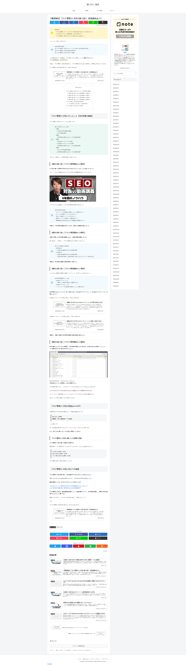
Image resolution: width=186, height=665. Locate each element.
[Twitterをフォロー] (55, 546)
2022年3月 (116, 219)
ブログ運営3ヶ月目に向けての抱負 (75, 105)
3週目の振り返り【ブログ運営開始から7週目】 (79, 97)
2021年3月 (116, 261)
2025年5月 (116, 91)
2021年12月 (116, 229)
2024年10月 (116, 109)
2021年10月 (116, 236)
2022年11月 (116, 190)
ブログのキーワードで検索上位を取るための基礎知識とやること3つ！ (68, 485)
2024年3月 (116, 134)
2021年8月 (116, 243)
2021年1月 (116, 268)
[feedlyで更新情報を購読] (90, 546)
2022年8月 (116, 201)
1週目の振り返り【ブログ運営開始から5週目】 (79, 93)
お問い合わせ (86, 659)
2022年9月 (116, 197)
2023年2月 (116, 180)
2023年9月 (116, 155)
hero (125, 52)
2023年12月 (116, 144)
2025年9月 (116, 88)
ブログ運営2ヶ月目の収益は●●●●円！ (75, 101)
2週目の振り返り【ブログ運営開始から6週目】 (79, 95)
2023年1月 (116, 183)
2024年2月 (116, 137)
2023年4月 (116, 173)
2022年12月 (116, 187)
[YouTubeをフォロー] (78, 546)
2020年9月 (116, 282)
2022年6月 (116, 208)
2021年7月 (116, 247)
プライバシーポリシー (95, 659)
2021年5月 (116, 254)
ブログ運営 (53, 527)
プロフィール (105, 659)
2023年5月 (116, 169)
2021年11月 (116, 233)
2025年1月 (116, 102)
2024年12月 (116, 105)
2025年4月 (116, 95)
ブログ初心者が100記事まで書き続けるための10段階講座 (65, 487)
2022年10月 (116, 194)
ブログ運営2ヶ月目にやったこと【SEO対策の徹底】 (79, 91)
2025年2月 (116, 98)
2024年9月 (116, 112)
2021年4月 (116, 257)
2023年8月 (116, 158)
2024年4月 (116, 130)
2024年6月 (116, 123)
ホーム (79, 659)
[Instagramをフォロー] (67, 546)
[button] (135, 73)
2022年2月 (116, 222)
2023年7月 (116, 162)
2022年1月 (116, 226)
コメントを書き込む (78, 646)
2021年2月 (116, 265)
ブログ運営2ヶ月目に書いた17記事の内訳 (77, 103)
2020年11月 (116, 275)
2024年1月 (116, 141)
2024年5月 (116, 127)
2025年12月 (116, 84)
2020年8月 (116, 286)
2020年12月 (116, 272)
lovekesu (49, 663)
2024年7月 (116, 119)
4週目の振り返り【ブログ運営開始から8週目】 (79, 99)
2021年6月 (116, 250)
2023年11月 (116, 148)
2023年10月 (116, 151)
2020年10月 (116, 279)
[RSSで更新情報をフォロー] (102, 546)
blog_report (60, 527)
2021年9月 (116, 240)
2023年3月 (116, 176)
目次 (76, 87)
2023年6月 (116, 166)
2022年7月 (116, 204)
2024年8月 (116, 116)
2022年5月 (116, 211)
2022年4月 (116, 215)
